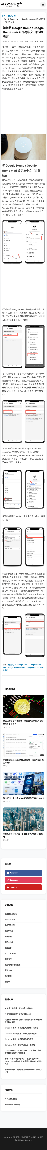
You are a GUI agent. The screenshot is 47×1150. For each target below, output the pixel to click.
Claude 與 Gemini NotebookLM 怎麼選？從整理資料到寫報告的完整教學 (23, 1051)
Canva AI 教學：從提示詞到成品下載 (19, 1039)
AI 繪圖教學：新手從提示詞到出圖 (18, 1014)
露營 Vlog (8, 970)
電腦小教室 (9, 931)
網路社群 (8, 948)
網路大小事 (12, 16)
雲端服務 (8, 959)
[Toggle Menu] (43, 4)
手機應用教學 (10, 925)
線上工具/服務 (10, 953)
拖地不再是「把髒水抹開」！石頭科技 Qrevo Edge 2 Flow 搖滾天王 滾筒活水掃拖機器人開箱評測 (23, 1061)
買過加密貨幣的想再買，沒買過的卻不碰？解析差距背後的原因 (23, 1021)
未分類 (7, 982)
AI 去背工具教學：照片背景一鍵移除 (19, 1008)
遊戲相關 (8, 976)
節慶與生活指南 (11, 914)
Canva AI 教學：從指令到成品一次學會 (20, 1045)
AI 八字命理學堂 (11, 1099)
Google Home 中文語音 (17, 667)
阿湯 (26, 41)
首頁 (3, 16)
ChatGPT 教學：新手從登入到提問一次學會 (21, 1028)
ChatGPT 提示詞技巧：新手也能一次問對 (21, 1033)
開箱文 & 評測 (10, 919)
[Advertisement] (23, 112)
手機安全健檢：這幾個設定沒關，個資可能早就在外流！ (23, 1070)
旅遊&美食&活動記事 (13, 965)
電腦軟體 (8, 936)
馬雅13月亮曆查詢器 (12, 1104)
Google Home (23, 665)
